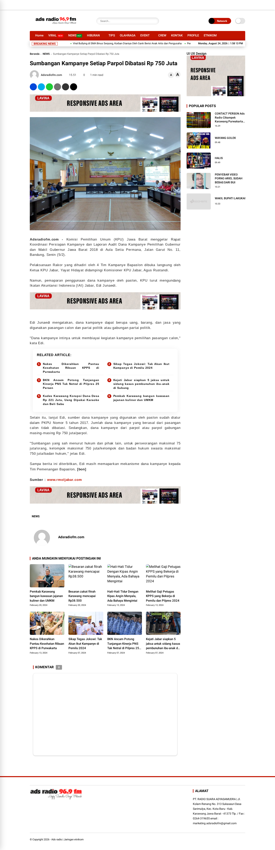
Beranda (34, 53)
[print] (57, 86)
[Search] (155, 21)
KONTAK (177, 35)
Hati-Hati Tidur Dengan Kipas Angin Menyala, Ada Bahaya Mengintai (122, 596)
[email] (65, 86)
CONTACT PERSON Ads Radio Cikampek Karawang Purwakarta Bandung (230, 118)
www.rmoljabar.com (64, 480)
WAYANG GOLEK (225, 137)
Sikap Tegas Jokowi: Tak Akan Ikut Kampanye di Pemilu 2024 (141, 366)
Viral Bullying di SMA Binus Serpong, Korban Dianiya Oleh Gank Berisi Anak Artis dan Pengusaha (109, 43)
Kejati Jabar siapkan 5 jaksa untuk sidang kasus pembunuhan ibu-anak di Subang (141, 383)
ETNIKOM (210, 35)
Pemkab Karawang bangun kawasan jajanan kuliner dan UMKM (141, 398)
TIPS (112, 35)
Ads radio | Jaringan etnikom (67, 839)
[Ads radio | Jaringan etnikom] (56, 26)
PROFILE (193, 35)
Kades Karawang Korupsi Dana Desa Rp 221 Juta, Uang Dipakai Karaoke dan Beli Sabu (71, 399)
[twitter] (41, 86)
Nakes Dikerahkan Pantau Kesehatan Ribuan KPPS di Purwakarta (71, 367)
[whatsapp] (49, 86)
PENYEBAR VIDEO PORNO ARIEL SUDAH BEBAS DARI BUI (228, 178)
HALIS (219, 158)
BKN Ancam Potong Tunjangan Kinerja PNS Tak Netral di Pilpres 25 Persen (71, 383)
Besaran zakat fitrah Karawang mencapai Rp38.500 (82, 596)
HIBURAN (93, 35)
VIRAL (55, 35)
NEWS (74, 35)
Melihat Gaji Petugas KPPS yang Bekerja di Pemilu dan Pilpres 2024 (162, 596)
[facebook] (33, 86)
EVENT (145, 35)
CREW (162, 35)
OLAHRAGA (127, 35)
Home (39, 35)
